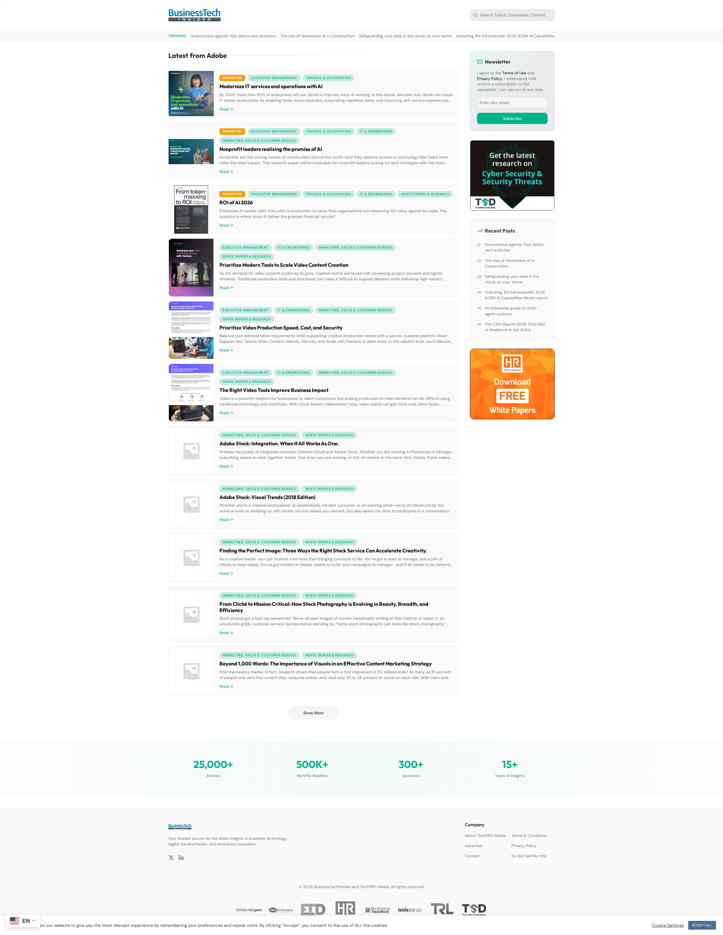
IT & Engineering (376, 131)
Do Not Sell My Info (528, 855)
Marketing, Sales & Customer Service (259, 140)
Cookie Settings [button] (668, 925)
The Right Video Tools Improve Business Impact (273, 390)
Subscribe (512, 118)
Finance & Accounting (328, 78)
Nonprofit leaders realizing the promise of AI (270, 149)
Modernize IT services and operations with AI (271, 86)
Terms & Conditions (529, 835)
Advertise (473, 845)
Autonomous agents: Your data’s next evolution (233, 35)
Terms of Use (514, 72)
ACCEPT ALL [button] (702, 925)
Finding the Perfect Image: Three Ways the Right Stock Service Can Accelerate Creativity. (323, 550)
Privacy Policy (489, 78)
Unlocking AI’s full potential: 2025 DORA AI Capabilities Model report (518, 35)
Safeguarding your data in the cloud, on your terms (405, 35)
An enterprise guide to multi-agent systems (511, 310)
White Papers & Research (425, 194)
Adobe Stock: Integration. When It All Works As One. (279, 443)
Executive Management (274, 78)
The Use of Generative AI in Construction (317, 35)
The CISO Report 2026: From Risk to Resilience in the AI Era (515, 327)
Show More (313, 712)
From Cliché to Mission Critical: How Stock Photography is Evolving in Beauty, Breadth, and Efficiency (323, 607)
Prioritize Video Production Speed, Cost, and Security (281, 327)
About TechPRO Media (485, 835)
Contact (472, 855)
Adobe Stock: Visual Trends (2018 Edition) (267, 497)
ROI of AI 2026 (236, 202)
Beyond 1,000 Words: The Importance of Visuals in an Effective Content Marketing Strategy (325, 663)
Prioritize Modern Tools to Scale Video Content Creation (283, 265)
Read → (226, 109)
